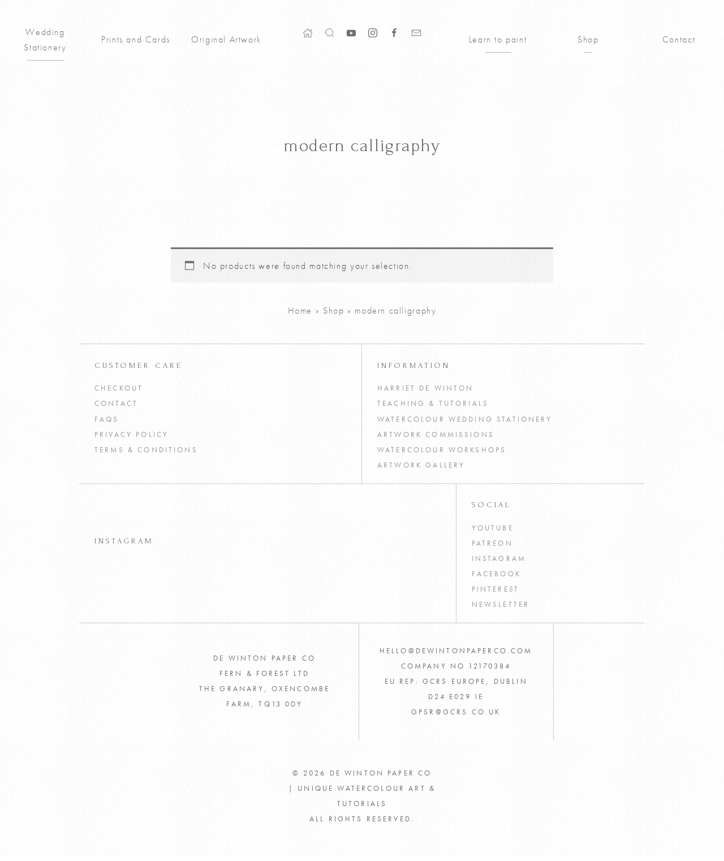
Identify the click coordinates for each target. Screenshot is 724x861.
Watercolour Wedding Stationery (465, 419)
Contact (678, 39)
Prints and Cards (135, 39)
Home (300, 310)
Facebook (496, 574)
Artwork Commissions (435, 434)
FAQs (106, 419)
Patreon (492, 543)
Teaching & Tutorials (433, 403)
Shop (588, 39)
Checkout (118, 388)
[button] (330, 32)
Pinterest (495, 589)
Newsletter (501, 604)
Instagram (499, 558)
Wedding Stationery (45, 39)
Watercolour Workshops (441, 450)
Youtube (493, 528)
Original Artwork (226, 39)
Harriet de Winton (425, 388)
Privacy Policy (131, 434)
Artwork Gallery (421, 465)
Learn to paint (498, 39)
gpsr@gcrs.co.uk (456, 712)
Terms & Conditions (146, 450)
